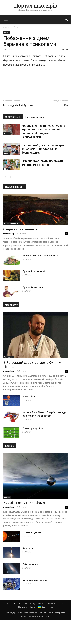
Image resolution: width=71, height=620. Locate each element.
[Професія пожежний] (11, 275)
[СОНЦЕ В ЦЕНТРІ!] (11, 536)
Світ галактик (30, 564)
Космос (7, 497)
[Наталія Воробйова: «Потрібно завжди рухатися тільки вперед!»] (11, 416)
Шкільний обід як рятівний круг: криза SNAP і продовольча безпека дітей (43, 148)
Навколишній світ (11, 223)
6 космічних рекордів (34, 580)
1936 (65, 105)
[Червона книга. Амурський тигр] (11, 259)
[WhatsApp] (29, 85)
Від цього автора (34, 117)
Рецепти (52, 603)
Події (62, 603)
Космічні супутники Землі (24, 503)
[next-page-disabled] (11, 177)
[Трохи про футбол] (11, 432)
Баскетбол (28, 396)
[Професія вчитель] (11, 291)
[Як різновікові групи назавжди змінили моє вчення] (11, 164)
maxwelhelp (8, 233)
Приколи (22, 606)
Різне (16, 27)
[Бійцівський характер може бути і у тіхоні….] (35, 335)
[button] (5, 19)
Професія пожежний (33, 271)
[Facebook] (6, 85)
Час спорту (8, 357)
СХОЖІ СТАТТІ (13, 117)
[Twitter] (14, 85)
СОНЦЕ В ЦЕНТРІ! (32, 532)
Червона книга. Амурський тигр (40, 255)
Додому (7, 27)
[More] (37, 85)
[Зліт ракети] (11, 552)
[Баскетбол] (11, 400)
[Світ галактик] (11, 568)
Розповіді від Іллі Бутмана (18, 105)
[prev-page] (5, 177)
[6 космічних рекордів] (11, 584)
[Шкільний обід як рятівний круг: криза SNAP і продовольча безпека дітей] (11, 149)
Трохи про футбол (32, 428)
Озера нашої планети (20, 229)
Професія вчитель (32, 287)
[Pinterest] (21, 85)
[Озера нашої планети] (35, 209)
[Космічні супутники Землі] (35, 476)
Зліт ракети (29, 548)
